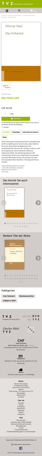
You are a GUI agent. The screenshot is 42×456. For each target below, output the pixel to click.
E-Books (21, 397)
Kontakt (21, 403)
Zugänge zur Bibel (9, 301)
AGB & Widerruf (30, 440)
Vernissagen (21, 393)
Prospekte (21, 407)
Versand (31, 346)
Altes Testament (9, 296)
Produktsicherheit (21, 430)
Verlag (21, 405)
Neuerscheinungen (21, 384)
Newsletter (21, 409)
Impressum (10, 440)
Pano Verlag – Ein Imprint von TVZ (21, 391)
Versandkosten (21, 426)
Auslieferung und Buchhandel (21, 422)
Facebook (21, 411)
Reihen (21, 390)
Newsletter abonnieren (22, 445)
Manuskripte (21, 420)
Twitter (21, 413)
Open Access (21, 395)
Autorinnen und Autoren (21, 388)
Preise (21, 428)
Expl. (12, 114)
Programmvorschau (21, 386)
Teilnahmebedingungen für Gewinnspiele (21, 432)
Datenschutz (19, 440)
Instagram (21, 414)
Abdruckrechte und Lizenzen (21, 424)
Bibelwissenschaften (26, 296)
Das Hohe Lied (12, 17)
